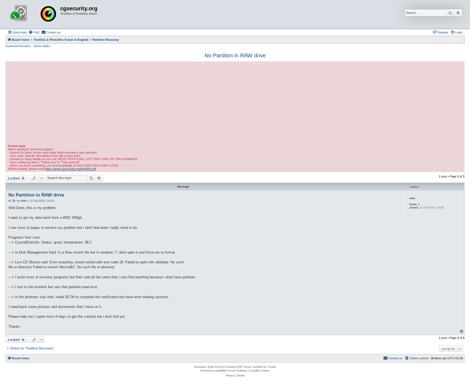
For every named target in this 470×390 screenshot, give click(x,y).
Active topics (42, 46)
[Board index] (33, 14)
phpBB (220, 370)
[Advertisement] (235, 103)
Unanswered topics (18, 46)
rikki (412, 198)
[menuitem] (34, 32)
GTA (239, 366)
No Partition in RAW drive (235, 55)
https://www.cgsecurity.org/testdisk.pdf (70, 168)
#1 (10, 200)
